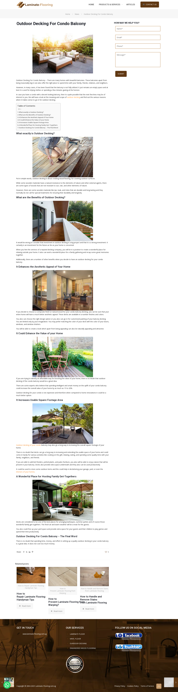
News (77, 14)
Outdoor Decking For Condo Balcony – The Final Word (38, 128)
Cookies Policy (133, 686)
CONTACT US (151, 4)
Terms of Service (147, 686)
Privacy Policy (119, 686)
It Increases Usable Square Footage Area (34, 122)
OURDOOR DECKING (78, 643)
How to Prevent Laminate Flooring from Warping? (66, 601)
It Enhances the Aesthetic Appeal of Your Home (36, 117)
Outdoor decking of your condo (28, 445)
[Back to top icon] (158, 686)
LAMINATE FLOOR (77, 634)
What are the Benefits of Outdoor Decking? (35, 115)
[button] (7, 685)
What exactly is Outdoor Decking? (31, 112)
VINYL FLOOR (75, 639)
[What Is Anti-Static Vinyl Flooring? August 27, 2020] (171, 682)
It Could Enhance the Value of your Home (34, 120)
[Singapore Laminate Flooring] (35, 4)
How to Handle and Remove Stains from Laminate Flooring (93, 599)
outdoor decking (73, 97)
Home (67, 14)
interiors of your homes (25, 472)
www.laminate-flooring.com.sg (34, 634)
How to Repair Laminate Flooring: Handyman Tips (31, 596)
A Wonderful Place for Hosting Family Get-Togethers (38, 125)
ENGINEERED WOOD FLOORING (83, 648)
